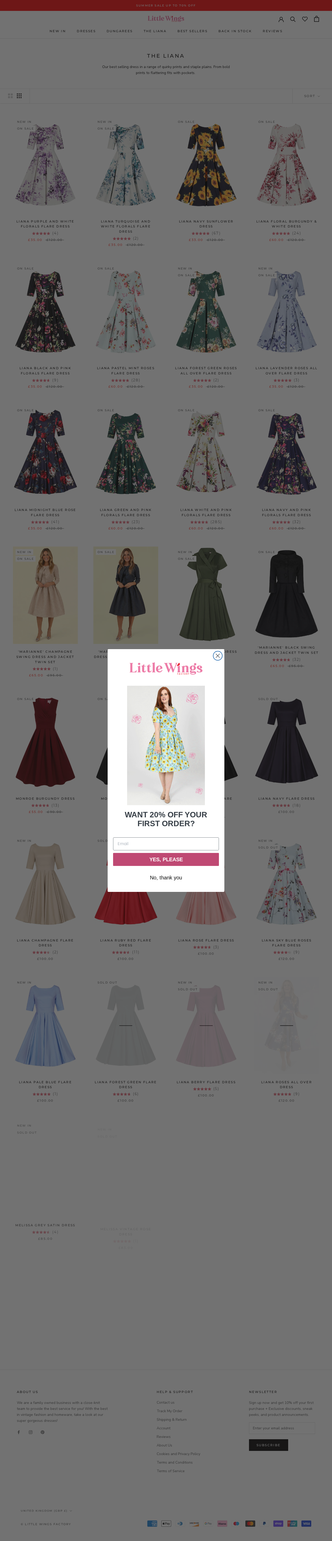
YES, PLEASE (166, 859)
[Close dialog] (217, 655)
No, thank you (166, 877)
